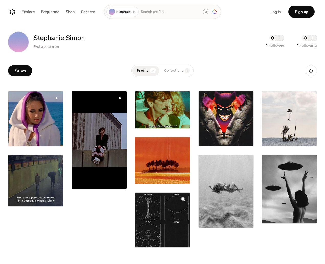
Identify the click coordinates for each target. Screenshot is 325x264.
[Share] (311, 70)
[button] (18, 42)
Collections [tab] (176, 70)
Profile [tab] (146, 70)
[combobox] (170, 12)
